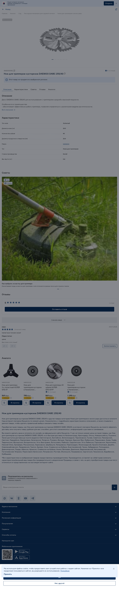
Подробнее (64, 571)
